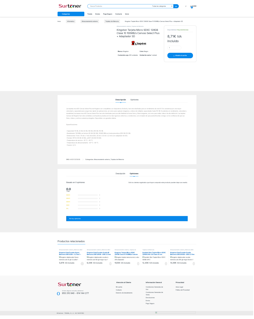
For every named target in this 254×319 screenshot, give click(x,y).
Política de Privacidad (183, 290)
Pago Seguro (107, 14)
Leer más (82, 263)
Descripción (120, 100)
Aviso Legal (179, 287)
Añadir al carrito (181, 55)
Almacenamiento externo (90, 21)
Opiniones (134, 100)
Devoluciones (150, 297)
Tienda (89, 14)
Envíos (97, 14)
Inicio (127, 14)
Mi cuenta (119, 287)
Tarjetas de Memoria (112, 21)
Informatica (70, 21)
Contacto (118, 14)
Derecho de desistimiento (124, 293)
